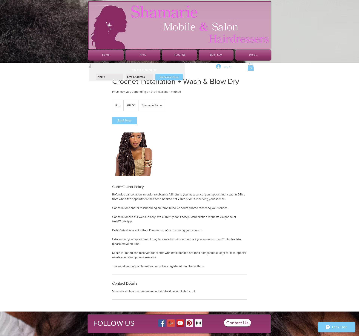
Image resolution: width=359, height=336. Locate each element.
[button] (250, 67)
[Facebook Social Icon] (161, 323)
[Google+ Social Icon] (171, 323)
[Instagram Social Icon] (198, 323)
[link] (124, 120)
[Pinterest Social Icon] (189, 323)
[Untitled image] (134, 154)
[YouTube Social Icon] (180, 323)
